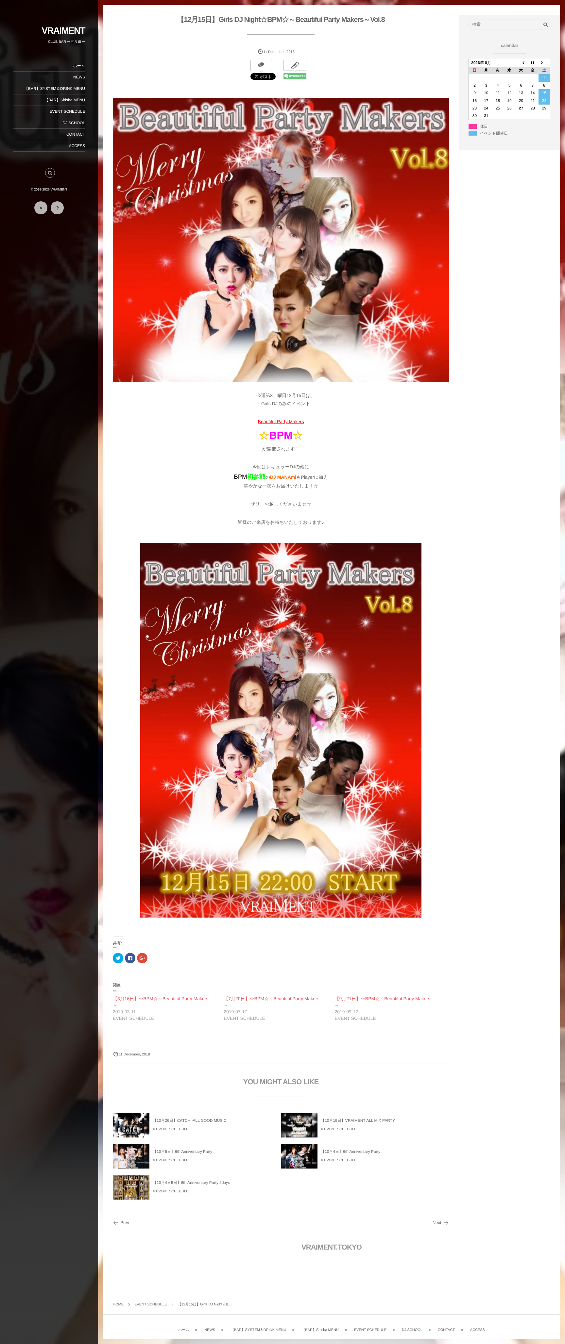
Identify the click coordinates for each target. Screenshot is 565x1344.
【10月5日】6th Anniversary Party (182, 1151)
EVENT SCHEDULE (67, 111)
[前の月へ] (521, 63)
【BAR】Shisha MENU (64, 100)
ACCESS (77, 145)
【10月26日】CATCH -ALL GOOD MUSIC (189, 1120)
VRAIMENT (63, 30)
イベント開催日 (494, 133)
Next (437, 1222)
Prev (124, 1222)
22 (544, 100)
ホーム (79, 65)
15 (544, 93)
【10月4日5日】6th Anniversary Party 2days (191, 1182)
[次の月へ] (544, 63)
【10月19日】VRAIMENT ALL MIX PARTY (358, 1120)
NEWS (79, 77)
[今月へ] (533, 63)
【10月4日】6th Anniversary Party (350, 1151)
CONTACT (75, 134)
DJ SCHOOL (73, 123)
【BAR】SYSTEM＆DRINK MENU (54, 88)
